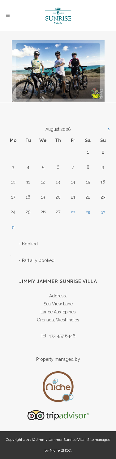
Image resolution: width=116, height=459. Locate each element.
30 (103, 212)
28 (73, 212)
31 (13, 227)
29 (88, 212)
